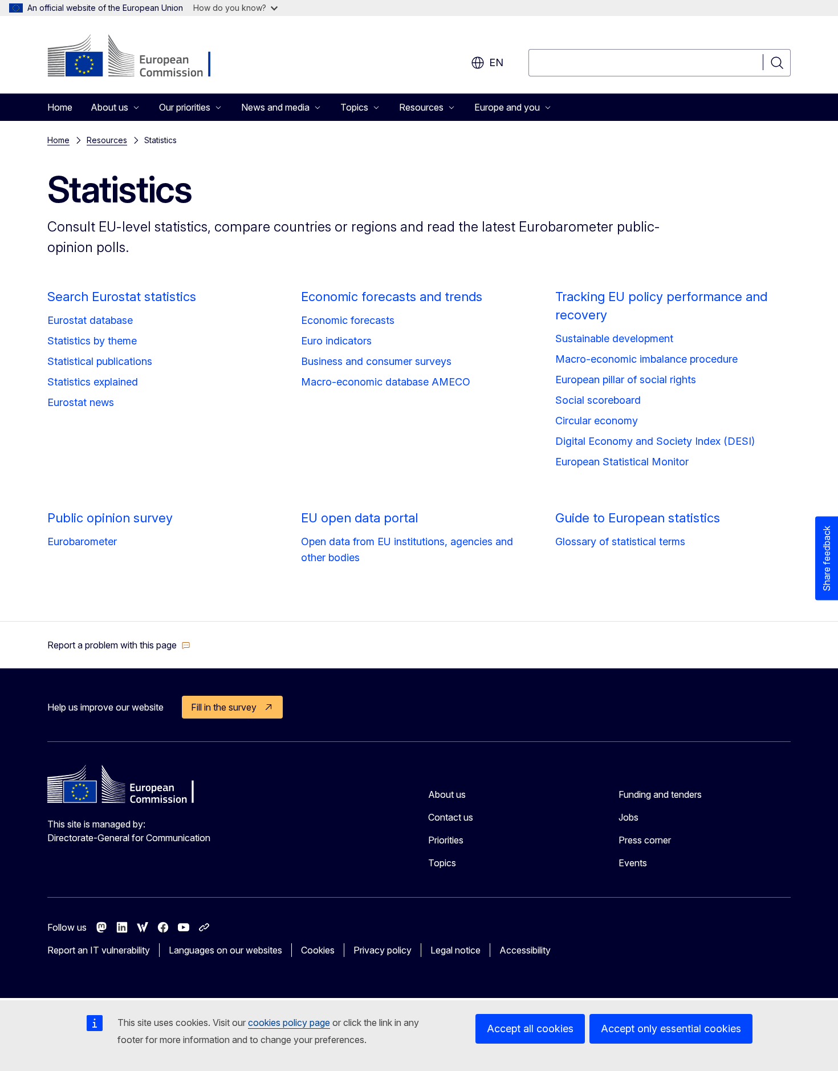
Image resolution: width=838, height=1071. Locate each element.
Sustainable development (614, 338)
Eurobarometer (82, 541)
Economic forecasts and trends (391, 296)
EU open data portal (359, 517)
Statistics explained (92, 382)
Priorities (445, 840)
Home (59, 107)
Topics (442, 863)
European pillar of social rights (625, 380)
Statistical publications (99, 361)
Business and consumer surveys (376, 361)
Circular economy (596, 421)
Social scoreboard (598, 400)
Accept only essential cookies (671, 1029)
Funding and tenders (660, 794)
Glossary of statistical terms (620, 541)
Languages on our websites (225, 950)
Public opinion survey (110, 517)
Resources (107, 140)
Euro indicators (336, 341)
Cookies (318, 950)
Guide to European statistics (637, 517)
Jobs (628, 817)
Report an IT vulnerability (98, 950)
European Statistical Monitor (622, 462)
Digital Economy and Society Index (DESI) (655, 441)
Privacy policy (382, 950)
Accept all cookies (530, 1029)
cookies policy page (289, 1022)
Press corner (645, 840)
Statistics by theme (92, 341)
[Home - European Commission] (139, 57)
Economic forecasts (347, 320)
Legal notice (455, 950)
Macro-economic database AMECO (385, 382)
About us (447, 794)
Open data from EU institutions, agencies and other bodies (407, 549)
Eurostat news (80, 402)
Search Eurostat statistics (121, 296)
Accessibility (525, 950)
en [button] (496, 62)
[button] (118, 645)
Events (633, 863)
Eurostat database (90, 320)
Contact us (450, 817)
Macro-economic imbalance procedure (646, 359)
